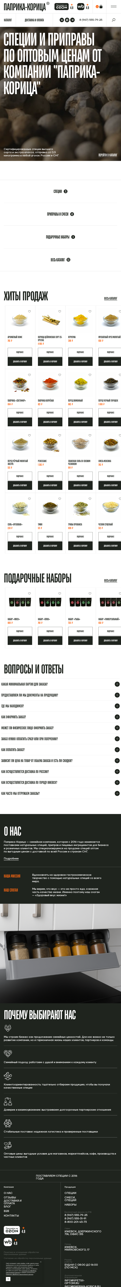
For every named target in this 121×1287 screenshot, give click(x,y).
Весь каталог (110, 298)
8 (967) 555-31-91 (75, 1218)
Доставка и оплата (13, 1202)
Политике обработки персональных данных (19, 1274)
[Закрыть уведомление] (41, 1262)
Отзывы (10, 1197)
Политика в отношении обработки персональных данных (21, 1253)
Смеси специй (70, 1199)
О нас (8, 1193)
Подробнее (11, 858)
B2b (6, 1211)
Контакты (11, 1215)
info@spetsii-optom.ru (74, 1282)
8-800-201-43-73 (76, 1222)
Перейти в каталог (108, 155)
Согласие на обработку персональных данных (27, 1258)
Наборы (70, 1205)
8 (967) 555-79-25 (76, 1215)
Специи (70, 1193)
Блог (7, 1206)
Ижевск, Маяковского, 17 (77, 1249)
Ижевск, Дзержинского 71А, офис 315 (83, 1233)
